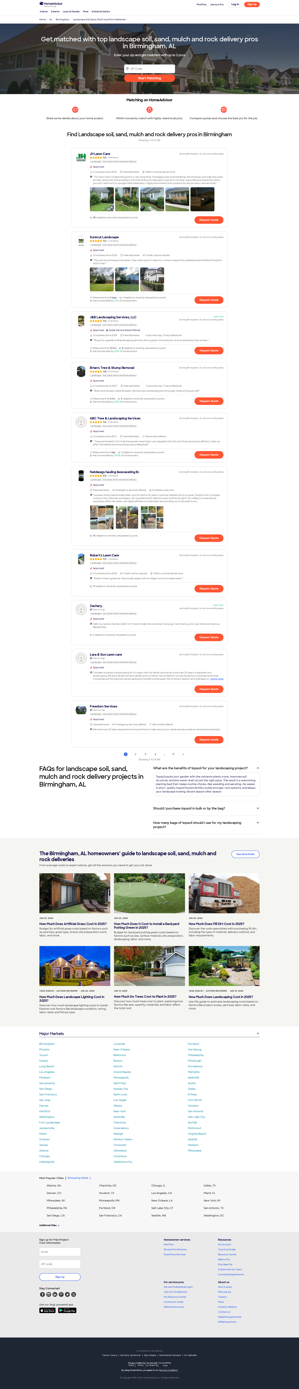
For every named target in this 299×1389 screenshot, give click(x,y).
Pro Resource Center (175, 1297)
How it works (225, 1287)
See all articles (245, 854)
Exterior (55, 11)
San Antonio (195, 1111)
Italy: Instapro (150, 1355)
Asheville (119, 1117)
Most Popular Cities (51, 1178)
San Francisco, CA (110, 1215)
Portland (193, 1044)
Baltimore (120, 1055)
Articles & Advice (101, 11)
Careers (222, 1297)
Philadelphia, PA (57, 1208)
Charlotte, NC (108, 1185)
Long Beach (46, 1066)
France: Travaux (109, 1355)
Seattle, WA (158, 1215)
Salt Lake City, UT (162, 1208)
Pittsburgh (194, 1060)
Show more (217, 678)
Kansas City (121, 1089)
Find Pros (169, 1244)
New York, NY (212, 1200)
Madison (193, 1145)
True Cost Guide (227, 1249)
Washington (46, 1117)
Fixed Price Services (175, 1254)
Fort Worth (195, 1100)
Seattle (192, 1139)
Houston (193, 1105)
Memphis (193, 1072)
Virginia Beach (197, 1133)
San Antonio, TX (214, 1208)
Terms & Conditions (168, 1370)
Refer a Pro (224, 1259)
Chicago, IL (158, 1185)
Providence (195, 1066)
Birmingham (47, 1044)
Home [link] (42, 19)
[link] (149, 157)
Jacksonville (47, 1128)
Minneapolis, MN (109, 1200)
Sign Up (252, 4)
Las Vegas (120, 1100)
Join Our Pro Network (175, 1292)
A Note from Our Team (230, 1269)
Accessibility (165, 1364)
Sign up (60, 1277)
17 (173, 754)
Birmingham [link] (62, 19)
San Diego (45, 1089)
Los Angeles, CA (161, 1193)
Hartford (44, 1111)
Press (221, 1302)
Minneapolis (121, 1077)
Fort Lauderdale (49, 1122)
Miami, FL (210, 1193)
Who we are (224, 1292)
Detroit (118, 1066)
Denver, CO (54, 1193)
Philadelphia (196, 1055)
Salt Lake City (196, 1117)
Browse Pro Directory (175, 1249)
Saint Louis (120, 1094)
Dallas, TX (210, 1185)
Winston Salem (123, 1139)
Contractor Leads (173, 1302)
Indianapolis (46, 1162)
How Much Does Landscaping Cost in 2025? (221, 997)
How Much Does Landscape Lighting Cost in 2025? (71, 999)
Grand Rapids (122, 1072)
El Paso (192, 1094)
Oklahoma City (123, 1162)
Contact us (224, 1312)
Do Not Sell (152, 1364)
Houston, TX (106, 1193)
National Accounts (174, 1307)
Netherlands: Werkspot (170, 1355)
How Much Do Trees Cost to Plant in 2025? (145, 996)
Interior (44, 11)
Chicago (44, 1156)
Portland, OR (107, 1208)
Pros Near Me (225, 1264)
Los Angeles (47, 1072)
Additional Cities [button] (48, 1225)
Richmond (194, 1128)
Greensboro (121, 1128)
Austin (192, 1083)
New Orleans (122, 1049)
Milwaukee (195, 1150)
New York (120, 1111)
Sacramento (47, 1083)
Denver (44, 1105)
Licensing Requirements (231, 1274)
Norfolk (192, 1122)
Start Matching (149, 78)
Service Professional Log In (178, 1287)
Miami (43, 1133)
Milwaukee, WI (56, 1200)
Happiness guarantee (229, 1317)
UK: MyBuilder (190, 1355)
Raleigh (118, 1133)
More (85, 11)
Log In (235, 4)
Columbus (120, 1156)
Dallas (191, 1089)
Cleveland (120, 1150)
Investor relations (227, 1307)
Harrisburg (194, 1049)
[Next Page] (183, 754)
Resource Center (227, 1254)
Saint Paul (120, 1083)
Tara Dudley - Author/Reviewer (58, 991)
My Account (224, 1244)
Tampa (43, 1145)
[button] (102, 199)
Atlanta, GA (54, 1185)
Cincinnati (120, 1145)
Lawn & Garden (71, 11)
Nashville (193, 1077)
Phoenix (44, 1049)
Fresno (43, 1060)
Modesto (45, 1077)
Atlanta (43, 1150)
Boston (118, 1060)
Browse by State (78, 1178)
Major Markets (51, 1033)
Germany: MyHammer (130, 1355)
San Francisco (48, 1094)
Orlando (44, 1139)
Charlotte (120, 1122)
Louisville (119, 1044)
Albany (118, 1105)
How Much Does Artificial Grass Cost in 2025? (73, 924)
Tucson (43, 1055)
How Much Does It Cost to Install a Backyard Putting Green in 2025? (146, 925)
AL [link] (50, 19)
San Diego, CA (56, 1215)
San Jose (44, 1100)
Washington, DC (214, 1215)
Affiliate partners (227, 1322)
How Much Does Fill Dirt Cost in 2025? (216, 924)
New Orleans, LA (162, 1200)
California (140, 1364)
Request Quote (208, 220)
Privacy (131, 1364)
